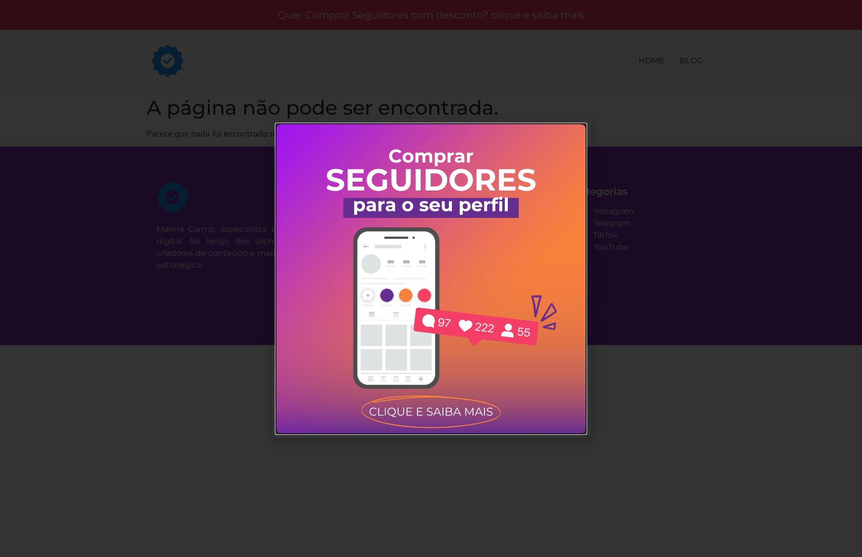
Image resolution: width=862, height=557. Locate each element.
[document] (431, 278)
